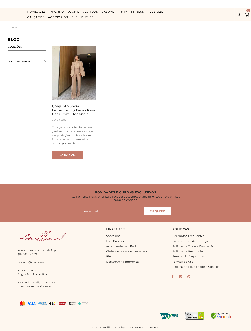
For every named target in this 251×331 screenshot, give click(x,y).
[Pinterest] (188, 276)
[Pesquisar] (238, 14)
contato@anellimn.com (33, 262)
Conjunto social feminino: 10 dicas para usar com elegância (73, 110)
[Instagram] (180, 276)
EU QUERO (157, 211)
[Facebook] (172, 276)
